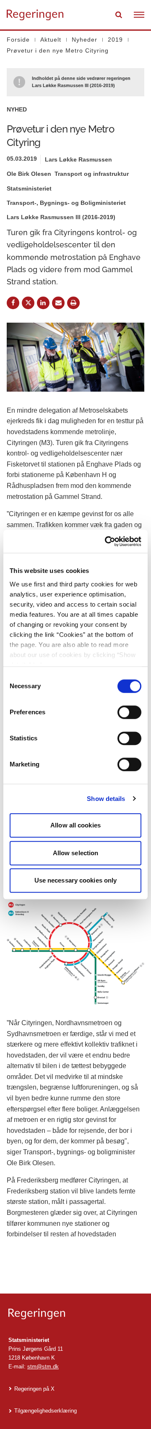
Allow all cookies (75, 825)
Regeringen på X (34, 1389)
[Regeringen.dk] (75, 1314)
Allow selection (76, 852)
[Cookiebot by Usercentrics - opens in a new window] (106, 541)
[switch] (129, 712)
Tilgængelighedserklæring (45, 1411)
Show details (106, 798)
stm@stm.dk (43, 1366)
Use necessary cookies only (75, 880)
